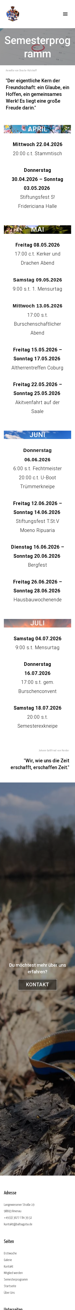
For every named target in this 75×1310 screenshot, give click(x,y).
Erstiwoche (10, 1253)
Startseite (10, 1286)
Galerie (8, 1260)
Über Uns (9, 1293)
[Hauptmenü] (65, 14)
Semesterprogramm (16, 1279)
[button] (37, 984)
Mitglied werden (13, 1273)
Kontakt (8, 1266)
